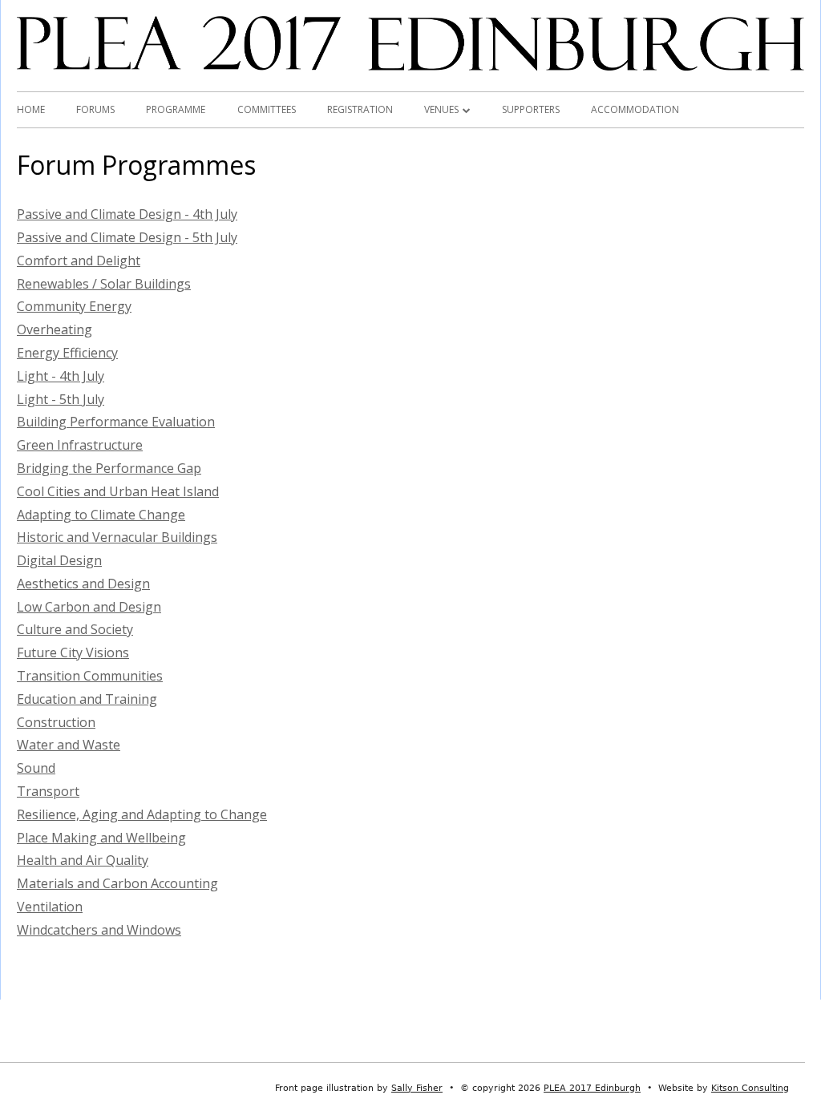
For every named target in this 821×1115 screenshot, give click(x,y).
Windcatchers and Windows (99, 930)
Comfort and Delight (78, 260)
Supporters (531, 109)
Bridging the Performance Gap (109, 468)
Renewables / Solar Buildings (104, 284)
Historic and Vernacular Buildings (117, 537)
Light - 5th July (60, 399)
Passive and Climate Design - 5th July (127, 237)
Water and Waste (68, 744)
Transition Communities (90, 676)
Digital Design (59, 560)
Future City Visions (73, 652)
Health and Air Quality (82, 860)
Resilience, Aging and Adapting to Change (142, 814)
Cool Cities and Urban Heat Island (118, 491)
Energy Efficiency (67, 353)
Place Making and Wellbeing (101, 837)
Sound (36, 768)
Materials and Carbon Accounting (117, 883)
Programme (175, 109)
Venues (441, 109)
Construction (56, 722)
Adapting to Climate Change (101, 514)
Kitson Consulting (750, 1088)
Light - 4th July (60, 376)
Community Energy (74, 306)
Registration (360, 109)
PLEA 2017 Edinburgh (592, 1088)
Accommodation (635, 109)
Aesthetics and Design (83, 583)
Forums (95, 109)
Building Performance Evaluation (116, 421)
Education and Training (87, 699)
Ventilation (50, 906)
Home (31, 109)
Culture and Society (75, 629)
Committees (266, 109)
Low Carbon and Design (89, 607)
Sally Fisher (417, 1088)
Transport (48, 791)
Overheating (54, 329)
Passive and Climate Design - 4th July (127, 214)
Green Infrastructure (80, 445)
